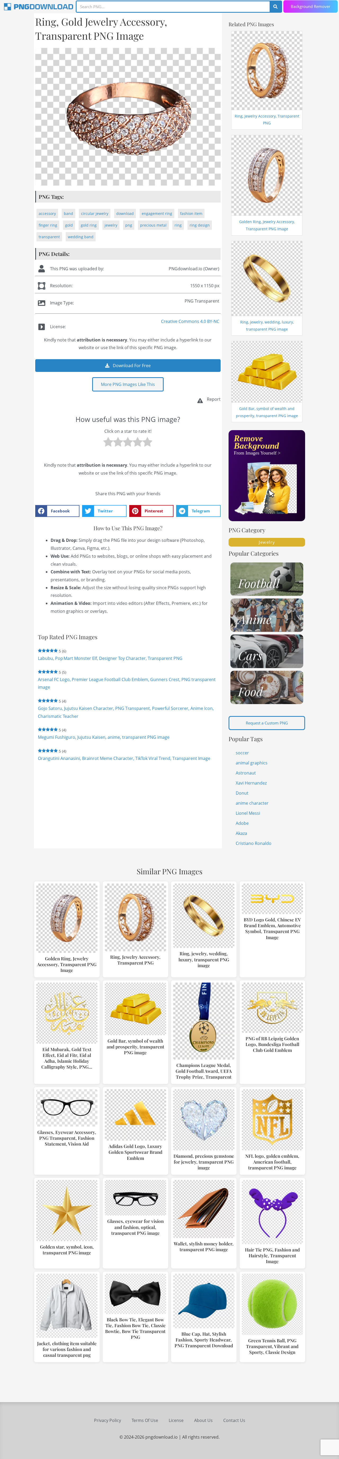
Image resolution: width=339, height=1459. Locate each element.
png (128, 225)
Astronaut (246, 773)
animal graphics (251, 763)
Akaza (241, 833)
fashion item (191, 213)
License (176, 1420)
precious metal (153, 225)
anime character (252, 803)
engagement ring (157, 213)
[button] (57, 511)
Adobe (242, 823)
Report (214, 399)
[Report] (200, 400)
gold (69, 225)
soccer (242, 753)
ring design (200, 225)
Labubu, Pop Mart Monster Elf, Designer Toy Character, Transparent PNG (110, 658)
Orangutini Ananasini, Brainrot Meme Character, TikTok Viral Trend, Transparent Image (124, 758)
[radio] (108, 443)
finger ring (48, 225)
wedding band (80, 236)
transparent (49, 236)
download (125, 213)
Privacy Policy (107, 1420)
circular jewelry (94, 213)
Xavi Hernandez (251, 783)
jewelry (111, 225)
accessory (47, 213)
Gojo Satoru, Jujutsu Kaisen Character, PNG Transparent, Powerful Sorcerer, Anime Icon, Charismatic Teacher (126, 712)
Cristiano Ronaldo (253, 843)
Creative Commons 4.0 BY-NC (190, 321)
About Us (203, 1420)
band (68, 213)
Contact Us (234, 1420)
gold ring (89, 225)
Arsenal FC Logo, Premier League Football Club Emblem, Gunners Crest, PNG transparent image (127, 683)
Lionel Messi (248, 813)
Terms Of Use (145, 1420)
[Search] (275, 6)
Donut (242, 793)
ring (178, 225)
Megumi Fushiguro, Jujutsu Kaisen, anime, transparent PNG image (104, 737)
